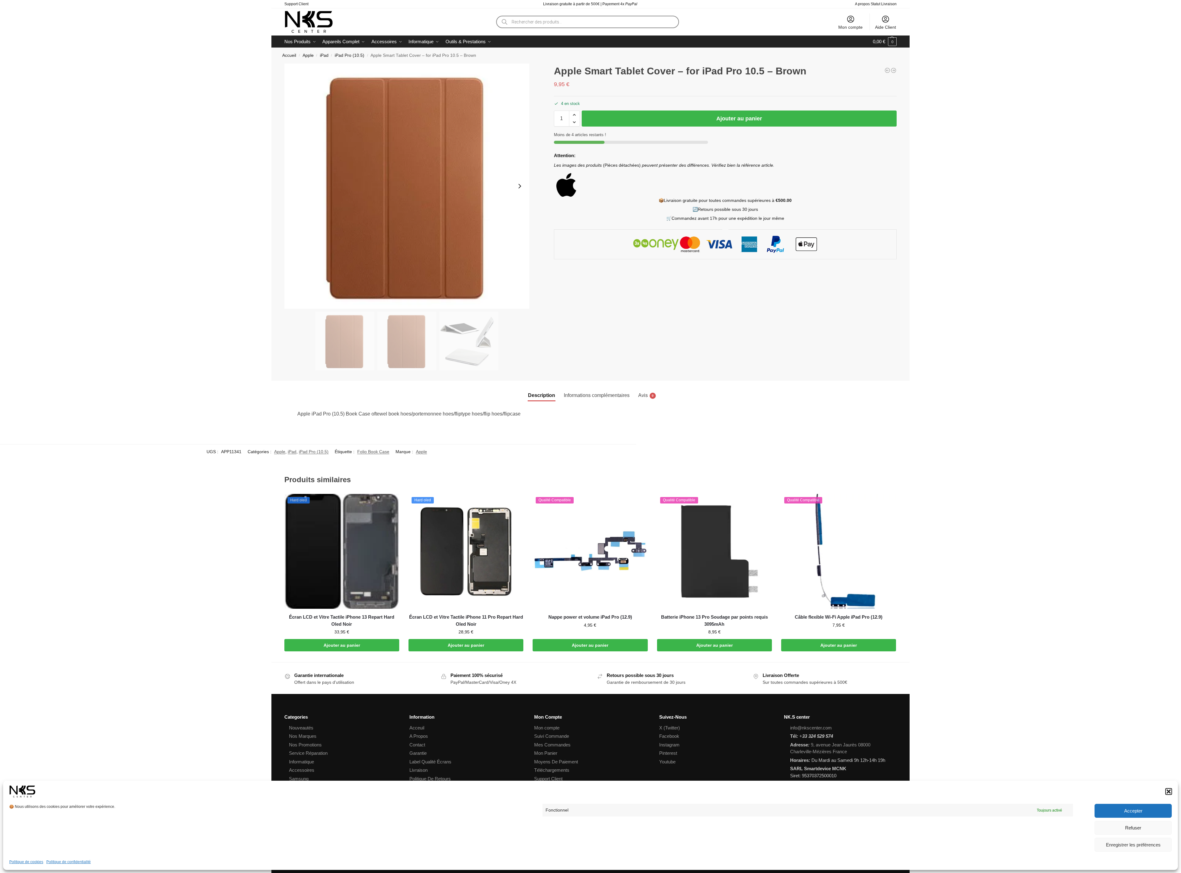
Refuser (1133, 827)
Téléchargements (551, 770)
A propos (862, 4)
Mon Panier (545, 753)
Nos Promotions (305, 744)
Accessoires (301, 770)
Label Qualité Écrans (430, 761)
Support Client (296, 4)
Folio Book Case (373, 451)
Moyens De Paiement (556, 761)
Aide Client (885, 27)
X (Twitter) (669, 727)
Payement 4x (620, 4)
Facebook (669, 736)
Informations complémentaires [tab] (597, 395)
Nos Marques (302, 736)
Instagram (669, 744)
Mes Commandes (552, 744)
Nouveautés (301, 727)
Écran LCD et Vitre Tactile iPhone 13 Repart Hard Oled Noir (341, 620)
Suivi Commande (551, 736)
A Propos (418, 736)
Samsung (298, 778)
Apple (308, 55)
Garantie (418, 753)
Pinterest (668, 753)
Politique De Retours (430, 778)
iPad (324, 55)
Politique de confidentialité (68, 862)
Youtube (667, 761)
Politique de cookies (26, 862)
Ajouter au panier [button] (342, 645)
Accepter (1133, 810)
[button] (1169, 791)
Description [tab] (541, 395)
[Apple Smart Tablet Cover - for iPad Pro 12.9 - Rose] (887, 70)
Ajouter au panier (739, 118)
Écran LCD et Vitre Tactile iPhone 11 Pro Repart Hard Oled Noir (466, 620)
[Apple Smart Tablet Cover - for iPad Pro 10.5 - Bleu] (893, 70)
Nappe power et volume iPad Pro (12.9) (590, 617)
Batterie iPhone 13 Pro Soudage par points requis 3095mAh (714, 620)
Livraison (418, 770)
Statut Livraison (884, 4)
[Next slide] (519, 186)
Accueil (289, 55)
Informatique (301, 761)
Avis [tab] (646, 395)
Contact (417, 744)
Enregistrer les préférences (1133, 844)
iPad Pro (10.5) (349, 55)
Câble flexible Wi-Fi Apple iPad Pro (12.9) (838, 617)
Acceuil (416, 727)
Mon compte (850, 27)
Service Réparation (308, 753)
